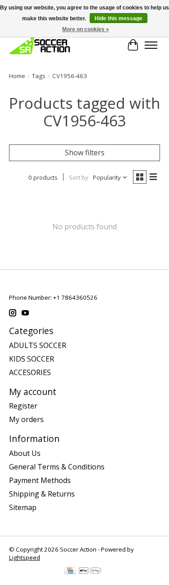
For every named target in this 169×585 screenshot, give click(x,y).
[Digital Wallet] (90, 571)
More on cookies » (85, 29)
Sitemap (23, 507)
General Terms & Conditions (57, 467)
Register (23, 406)
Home (17, 76)
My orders (26, 419)
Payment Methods (40, 480)
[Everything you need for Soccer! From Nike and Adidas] (39, 45)
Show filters (85, 153)
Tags (39, 76)
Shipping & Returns (42, 494)
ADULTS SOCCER (37, 345)
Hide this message (118, 18)
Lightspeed (24, 557)
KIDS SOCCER (31, 359)
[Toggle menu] (151, 45)
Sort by (78, 177)
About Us (25, 453)
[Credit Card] (70, 571)
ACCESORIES (30, 372)
